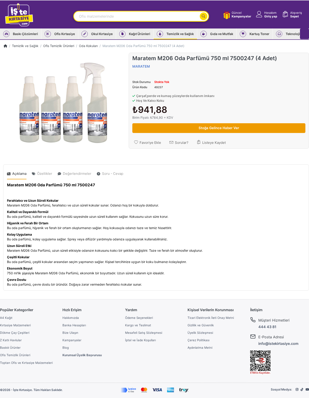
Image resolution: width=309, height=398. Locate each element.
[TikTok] (302, 389)
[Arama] (203, 16)
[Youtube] (307, 389)
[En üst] (5, 45)
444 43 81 (267, 327)
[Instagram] (297, 389)
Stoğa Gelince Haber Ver (219, 128)
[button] (266, 14)
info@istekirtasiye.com (278, 343)
